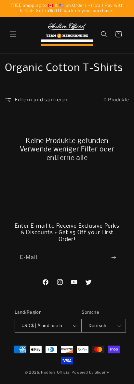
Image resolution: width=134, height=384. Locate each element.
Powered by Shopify (90, 372)
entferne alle (67, 158)
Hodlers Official (56, 372)
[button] (13, 34)
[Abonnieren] (113, 257)
